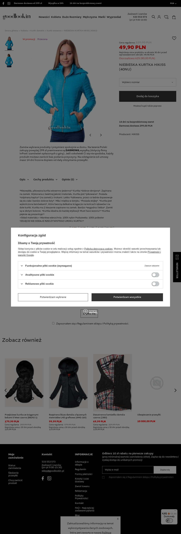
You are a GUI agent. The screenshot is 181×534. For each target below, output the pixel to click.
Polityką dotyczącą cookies (98, 248)
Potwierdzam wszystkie (127, 297)
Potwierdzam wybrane (53, 297)
